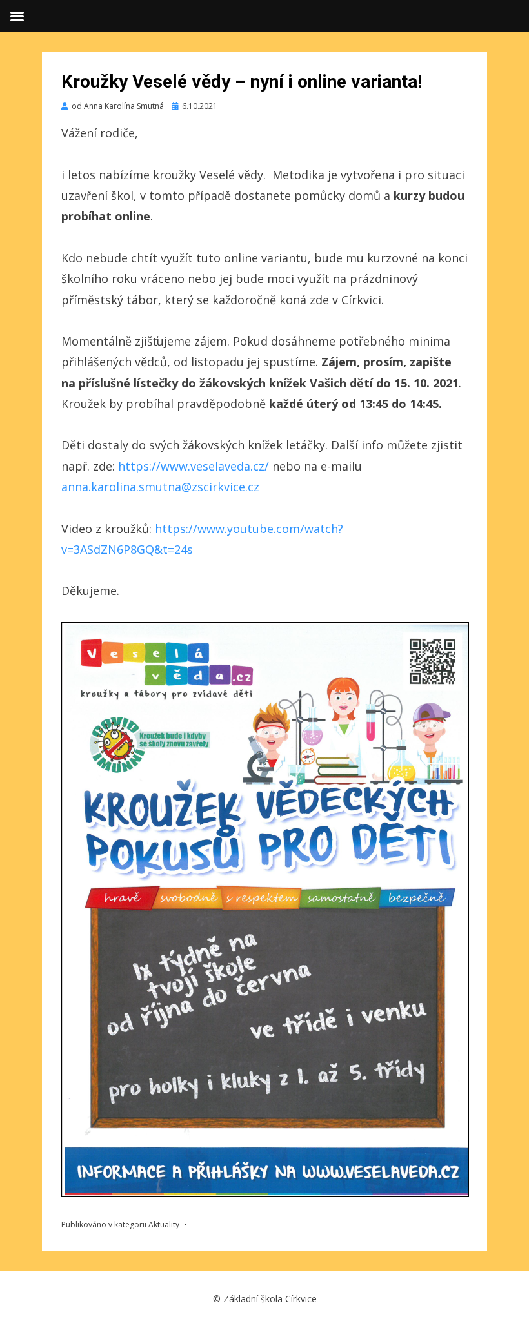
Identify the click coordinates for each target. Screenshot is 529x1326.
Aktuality (163, 1224)
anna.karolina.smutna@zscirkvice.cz (160, 486)
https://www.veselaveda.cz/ (193, 466)
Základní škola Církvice (270, 1298)
